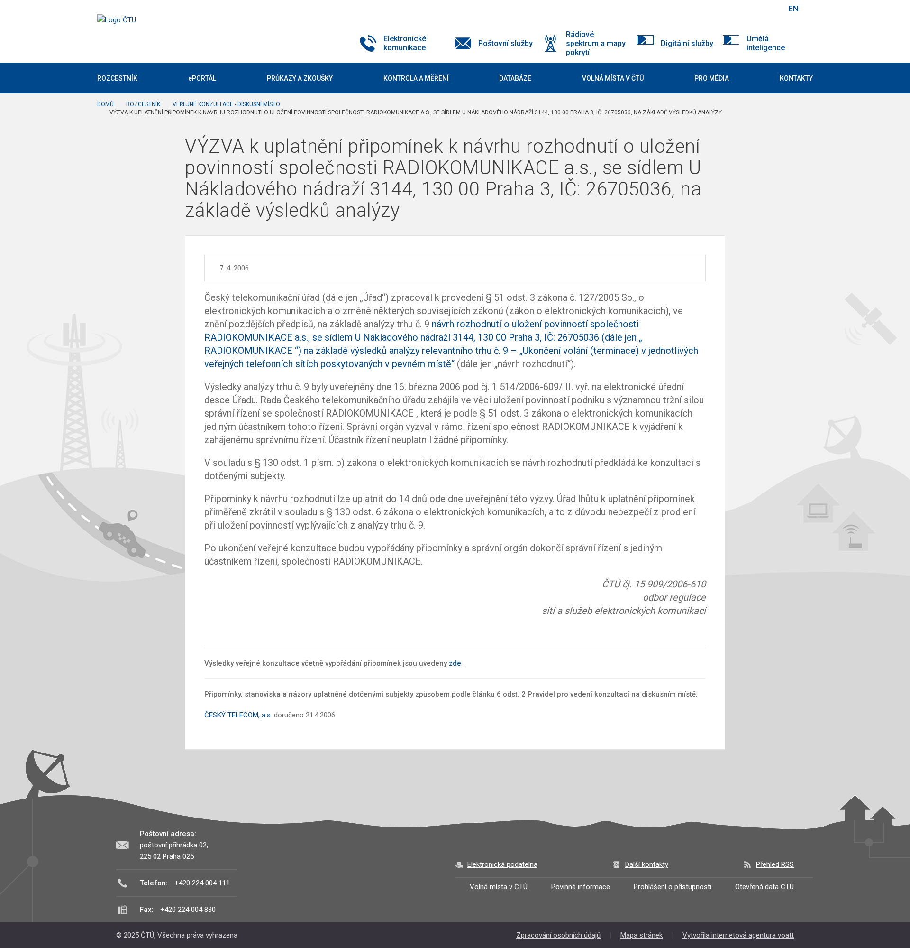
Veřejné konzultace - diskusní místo (226, 104)
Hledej (769, 8)
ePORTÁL (202, 78)
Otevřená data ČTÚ (764, 887)
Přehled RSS (775, 864)
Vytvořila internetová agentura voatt (738, 935)
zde (455, 663)
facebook (712, 8)
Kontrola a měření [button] (416, 78)
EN (793, 8)
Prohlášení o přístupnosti (672, 887)
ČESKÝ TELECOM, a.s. (238, 715)
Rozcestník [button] (117, 78)
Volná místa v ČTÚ (499, 887)
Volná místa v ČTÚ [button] (613, 78)
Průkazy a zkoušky (300, 78)
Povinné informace (580, 887)
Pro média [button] (711, 78)
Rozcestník (143, 104)
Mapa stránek (641, 935)
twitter (729, 8)
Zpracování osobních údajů (558, 935)
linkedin (745, 8)
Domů (105, 104)
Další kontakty (646, 864)
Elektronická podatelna (502, 864)
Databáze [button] (515, 78)
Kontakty (796, 78)
